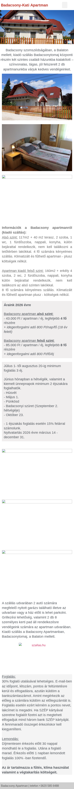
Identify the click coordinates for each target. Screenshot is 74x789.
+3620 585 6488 (49, 785)
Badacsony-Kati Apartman (24, 5)
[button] (64, 5)
